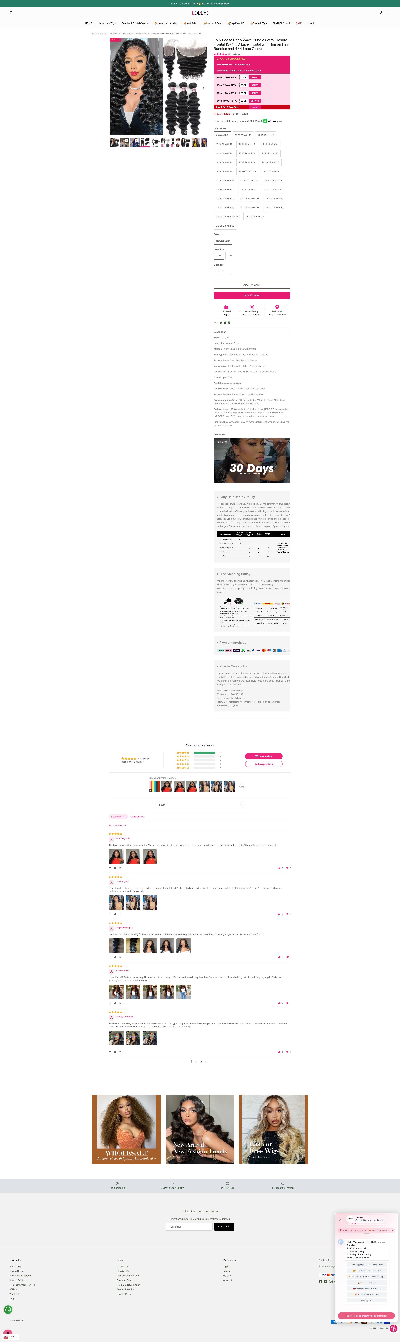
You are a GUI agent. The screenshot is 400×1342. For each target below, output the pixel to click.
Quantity (218, 264)
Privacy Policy (124, 1294)
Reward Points (16, 1280)
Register (227, 1271)
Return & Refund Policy (128, 1284)
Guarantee (219, 434)
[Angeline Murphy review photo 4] (166, 945)
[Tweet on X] (221, 322)
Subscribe (224, 1227)
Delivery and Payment (128, 1275)
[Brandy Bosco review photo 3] (150, 991)
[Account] (381, 13)
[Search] (11, 13)
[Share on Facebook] (225, 322)
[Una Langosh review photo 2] (133, 902)
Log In (226, 1266)
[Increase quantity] (229, 271)
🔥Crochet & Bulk (212, 23)
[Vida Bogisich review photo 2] (133, 856)
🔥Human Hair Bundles (166, 23)
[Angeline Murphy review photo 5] (183, 945)
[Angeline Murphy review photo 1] (116, 945)
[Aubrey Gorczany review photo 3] (150, 1038)
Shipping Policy (125, 1280)
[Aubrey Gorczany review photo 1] (116, 1038)
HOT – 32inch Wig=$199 (215, 3)
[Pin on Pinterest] (229, 322)
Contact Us (122, 1266)
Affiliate (13, 1289)
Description (220, 332)
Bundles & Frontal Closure (135, 23)
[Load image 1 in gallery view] (158, 86)
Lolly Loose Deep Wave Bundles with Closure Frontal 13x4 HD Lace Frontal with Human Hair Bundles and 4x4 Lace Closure (150, 33)
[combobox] (10, 1337)
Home (94, 33)
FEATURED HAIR (281, 23)
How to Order (16, 1271)
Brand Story (15, 1266)
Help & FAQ (123, 1271)
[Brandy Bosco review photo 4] (166, 991)
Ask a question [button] (264, 764)
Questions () (137, 816)
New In (311, 23)
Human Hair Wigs (107, 23)
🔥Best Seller (190, 23)
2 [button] (196, 1061)
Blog (11, 1298)
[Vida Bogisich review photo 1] (116, 856)
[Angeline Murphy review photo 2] (133, 945)
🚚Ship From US (236, 23)
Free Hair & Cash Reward (22, 1284)
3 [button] (201, 1061)
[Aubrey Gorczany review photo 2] (133, 1038)
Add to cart (251, 284)
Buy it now (252, 295)
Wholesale (14, 1294)
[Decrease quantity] (216, 271)
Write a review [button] (263, 756)
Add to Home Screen (20, 1275)
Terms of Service (125, 1289)
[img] (115, 834)
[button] (221, 54)
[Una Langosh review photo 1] (116, 902)
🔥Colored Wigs (258, 23)
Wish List (227, 1280)
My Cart (227, 1275)
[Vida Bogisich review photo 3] (150, 856)
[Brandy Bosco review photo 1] (116, 991)
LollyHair (19, 1321)
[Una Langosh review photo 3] (150, 902)
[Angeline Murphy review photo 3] (150, 945)
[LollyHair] (200, 12)
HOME (88, 23)
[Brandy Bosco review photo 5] (183, 991)
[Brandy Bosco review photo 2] (133, 991)
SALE (299, 23)
